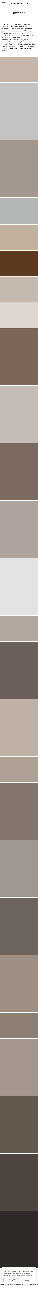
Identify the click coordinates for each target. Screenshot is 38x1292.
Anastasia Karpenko (19, 3)
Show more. (30, 1275)
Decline (27, 1280)
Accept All (12, 1280)
